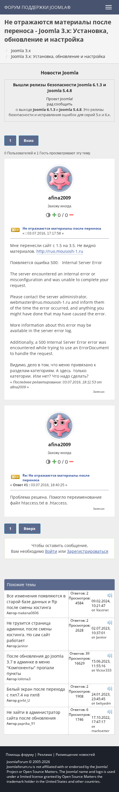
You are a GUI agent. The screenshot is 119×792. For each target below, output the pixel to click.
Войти (51, 551)
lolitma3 (24, 678)
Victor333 (103, 670)
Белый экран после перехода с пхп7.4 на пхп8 (36, 692)
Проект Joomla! (59, 98)
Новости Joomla (60, 72)
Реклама (45, 754)
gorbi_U (24, 700)
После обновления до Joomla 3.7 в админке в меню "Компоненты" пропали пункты (35, 664)
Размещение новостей (75, 754)
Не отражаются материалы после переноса (62, 228)
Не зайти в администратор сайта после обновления (33, 715)
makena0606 (28, 612)
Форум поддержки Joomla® (37, 7)
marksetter (100, 730)
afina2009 (59, 198)
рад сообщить (59, 104)
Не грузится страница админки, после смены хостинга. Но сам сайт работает (29, 631)
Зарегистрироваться (87, 551)
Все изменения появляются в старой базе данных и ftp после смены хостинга (36, 601)
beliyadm (103, 703)
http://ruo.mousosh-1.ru (59, 251)
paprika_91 (26, 723)
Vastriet (102, 610)
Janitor (23, 645)
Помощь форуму (20, 754)
